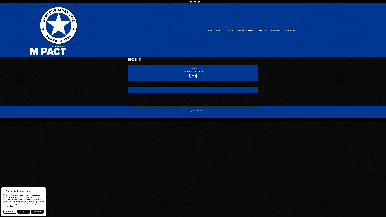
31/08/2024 (193, 69)
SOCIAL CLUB (262, 30)
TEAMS (218, 30)
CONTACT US (290, 30)
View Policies (193, 113)
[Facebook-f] (187, 1)
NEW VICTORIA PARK (245, 30)
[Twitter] (191, 1)
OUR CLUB (229, 30)
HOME (210, 30)
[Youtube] (195, 1)
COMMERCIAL (275, 30)
